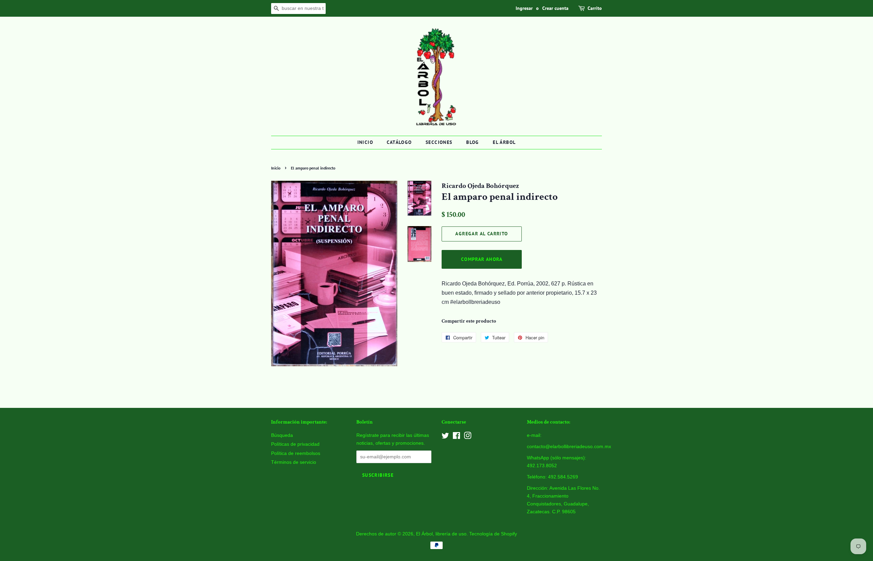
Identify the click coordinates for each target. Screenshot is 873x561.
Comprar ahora (481, 259)
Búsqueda (282, 435)
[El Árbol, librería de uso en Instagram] (467, 437)
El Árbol (504, 142)
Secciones (439, 142)
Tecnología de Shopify (493, 533)
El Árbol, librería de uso (441, 533)
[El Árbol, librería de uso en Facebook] (456, 437)
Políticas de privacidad (295, 444)
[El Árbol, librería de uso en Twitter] (445, 437)
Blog (472, 142)
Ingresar (524, 8)
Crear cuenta (555, 8)
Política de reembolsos (295, 453)
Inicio (365, 142)
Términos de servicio (293, 462)
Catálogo (399, 142)
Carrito (595, 8)
